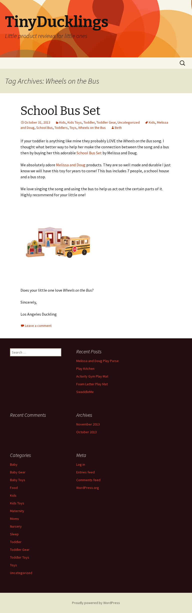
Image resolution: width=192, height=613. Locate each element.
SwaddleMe (85, 392)
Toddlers (61, 127)
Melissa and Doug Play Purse (97, 361)
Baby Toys (17, 480)
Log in (80, 464)
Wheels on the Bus (92, 127)
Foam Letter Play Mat (92, 384)
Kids (62, 122)
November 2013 (88, 424)
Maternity (17, 511)
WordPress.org (87, 487)
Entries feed (85, 472)
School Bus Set (60, 111)
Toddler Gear (106, 122)
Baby (14, 464)
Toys (73, 127)
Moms (14, 518)
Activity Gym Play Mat (92, 376)
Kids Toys (75, 122)
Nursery (16, 526)
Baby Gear (18, 472)
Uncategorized (129, 122)
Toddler (89, 122)
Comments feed (88, 480)
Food (14, 487)
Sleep (14, 534)
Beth (118, 127)
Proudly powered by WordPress (96, 603)
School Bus (44, 127)
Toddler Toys (19, 557)
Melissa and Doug (71, 164)
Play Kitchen (85, 368)
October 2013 (86, 432)
